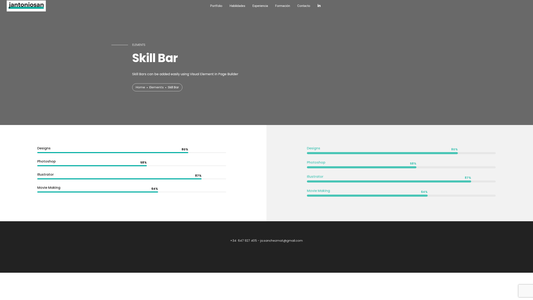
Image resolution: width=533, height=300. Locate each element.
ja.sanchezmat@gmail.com (281, 240)
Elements (156, 87)
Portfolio (216, 6)
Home (140, 87)
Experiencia (260, 6)
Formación (282, 6)
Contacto (303, 6)
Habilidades (237, 6)
